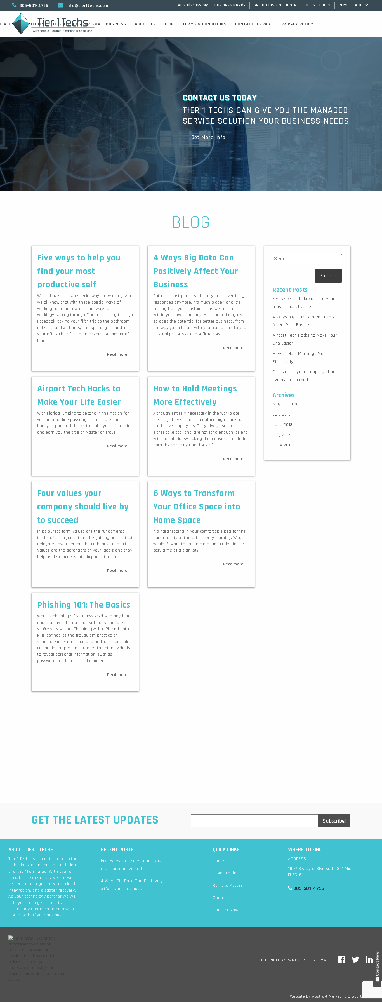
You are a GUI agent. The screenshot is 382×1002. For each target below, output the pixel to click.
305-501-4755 (30, 6)
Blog (169, 24)
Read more (117, 354)
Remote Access (228, 885)
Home (218, 861)
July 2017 (281, 435)
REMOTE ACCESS (354, 5)
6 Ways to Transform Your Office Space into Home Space (196, 507)
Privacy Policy (297, 24)
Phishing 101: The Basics (84, 605)
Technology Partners (284, 960)
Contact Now (225, 910)
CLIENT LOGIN (318, 5)
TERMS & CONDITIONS (204, 24)
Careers (220, 898)
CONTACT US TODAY (191, 771)
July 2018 (282, 414)
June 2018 (283, 425)
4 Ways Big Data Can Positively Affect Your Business (195, 271)
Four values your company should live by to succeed (83, 507)
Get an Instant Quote (275, 5)
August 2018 (285, 404)
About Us (145, 24)
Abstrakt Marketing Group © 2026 (343, 996)
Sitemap (320, 960)
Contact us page (254, 24)
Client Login (224, 873)
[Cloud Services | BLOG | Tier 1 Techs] (341, 960)
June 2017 (282, 445)
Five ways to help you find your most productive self (79, 271)
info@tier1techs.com (83, 6)
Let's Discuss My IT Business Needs (211, 5)
